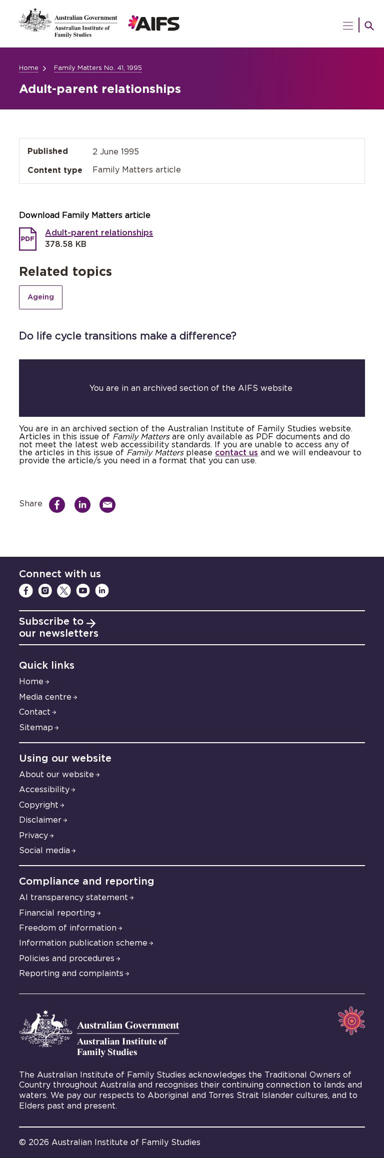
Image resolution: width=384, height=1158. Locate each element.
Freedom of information (67, 928)
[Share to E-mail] (110, 505)
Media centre (45, 697)
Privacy (33, 836)
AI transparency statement (73, 898)
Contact (34, 712)
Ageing (41, 297)
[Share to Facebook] (59, 505)
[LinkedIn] (102, 591)
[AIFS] (191, 23)
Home (28, 68)
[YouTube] (83, 591)
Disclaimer (40, 820)
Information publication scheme (83, 943)
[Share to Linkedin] (85, 505)
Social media (44, 851)
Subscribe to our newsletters (58, 628)
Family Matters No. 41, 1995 (98, 68)
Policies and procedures (66, 959)
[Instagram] (45, 591)
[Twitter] (64, 591)
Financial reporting (57, 913)
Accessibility (44, 790)
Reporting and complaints (71, 974)
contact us (236, 453)
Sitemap (36, 728)
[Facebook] (26, 591)
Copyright (38, 805)
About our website (56, 775)
